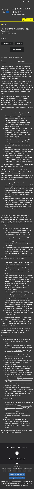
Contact (19, 43)
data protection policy (23, 483)
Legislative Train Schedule (21, 10)
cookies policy (10, 485)
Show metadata (17, 49)
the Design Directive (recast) (13, 415)
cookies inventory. (23, 485)
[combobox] (24, 61)
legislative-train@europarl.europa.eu (11, 432)
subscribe (6, 43)
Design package (26, 402)
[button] (17, 453)
